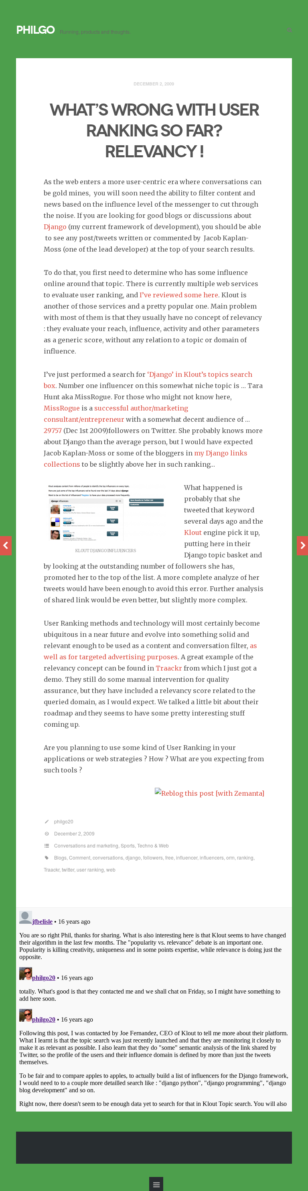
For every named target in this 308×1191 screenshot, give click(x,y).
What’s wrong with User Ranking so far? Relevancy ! (154, 131)
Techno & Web (153, 845)
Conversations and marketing (86, 845)
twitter (68, 869)
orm (230, 857)
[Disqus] (154, 1008)
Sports (128, 845)
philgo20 (63, 821)
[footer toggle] (156, 1184)
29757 (53, 431)
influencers (212, 857)
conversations (108, 857)
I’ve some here (179, 295)
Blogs (60, 857)
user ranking (90, 869)
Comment (79, 857)
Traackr (51, 869)
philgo (35, 30)
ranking (245, 857)
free (169, 857)
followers (153, 857)
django (133, 857)
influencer (186, 857)
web (111, 869)
